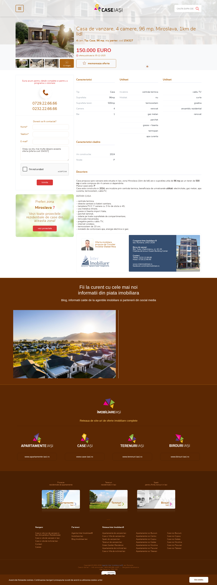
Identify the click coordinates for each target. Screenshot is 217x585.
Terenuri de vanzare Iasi (112, 542)
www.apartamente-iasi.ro (37, 456)
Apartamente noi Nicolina (147, 545)
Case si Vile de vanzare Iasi (113, 536)
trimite (45, 182)
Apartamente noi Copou (146, 539)
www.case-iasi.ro (84, 456)
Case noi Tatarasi (174, 548)
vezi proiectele (45, 228)
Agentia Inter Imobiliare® (82, 533)
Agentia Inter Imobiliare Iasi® (112, 565)
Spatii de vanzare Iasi (111, 539)
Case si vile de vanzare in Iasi (47, 538)
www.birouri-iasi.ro (180, 456)
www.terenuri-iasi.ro (132, 456)
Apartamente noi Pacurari (147, 548)
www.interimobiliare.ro (142, 264)
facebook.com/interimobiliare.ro (146, 266)
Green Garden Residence (112, 545)
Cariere (38, 547)
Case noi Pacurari (174, 545)
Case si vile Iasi (83, 567)
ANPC (117, 567)
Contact (38, 544)
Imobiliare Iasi (77, 536)
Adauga (160, 9)
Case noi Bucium (174, 533)
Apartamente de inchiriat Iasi (114, 548)
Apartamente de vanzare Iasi (114, 533)
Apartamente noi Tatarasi (146, 551)
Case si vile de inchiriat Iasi (46, 541)
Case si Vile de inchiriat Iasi (113, 551)
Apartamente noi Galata (146, 542)
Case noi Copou (174, 536)
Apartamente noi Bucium (146, 533)
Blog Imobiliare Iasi (79, 539)
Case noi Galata (173, 539)
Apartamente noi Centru (146, 536)
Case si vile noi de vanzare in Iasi (48, 534)
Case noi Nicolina (174, 542)
